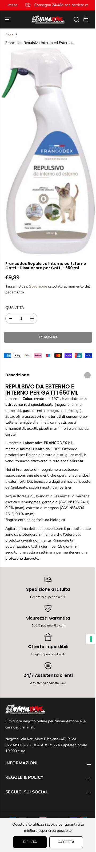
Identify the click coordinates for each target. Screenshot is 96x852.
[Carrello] (86, 19)
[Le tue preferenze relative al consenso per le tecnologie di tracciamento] (88, 639)
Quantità (14, 307)
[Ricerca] (76, 19)
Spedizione (38, 286)
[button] (8, 19)
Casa (9, 35)
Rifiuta (28, 842)
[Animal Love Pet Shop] (48, 19)
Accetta (65, 842)
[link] (48, 709)
